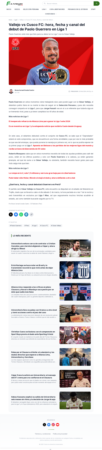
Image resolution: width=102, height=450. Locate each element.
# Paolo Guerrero (15, 225)
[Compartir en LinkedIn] (26, 214)
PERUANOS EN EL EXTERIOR (78, 9)
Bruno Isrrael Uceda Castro (24, 90)
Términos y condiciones (43, 434)
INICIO (8, 9)
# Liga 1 (34, 225)
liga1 (15, 20)
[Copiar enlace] (31, 214)
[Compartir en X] (11, 214)
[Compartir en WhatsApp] (21, 214)
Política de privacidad (60, 434)
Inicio (10, 20)
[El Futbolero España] (14, 3)
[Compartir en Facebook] (16, 214)
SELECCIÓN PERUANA (31, 9)
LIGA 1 (44, 9)
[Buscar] (97, 3)
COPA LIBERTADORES (57, 9)
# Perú (27, 225)
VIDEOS (17, 9)
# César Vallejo (56, 225)
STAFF (93, 9)
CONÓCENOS (50, 14)
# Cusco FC (44, 225)
